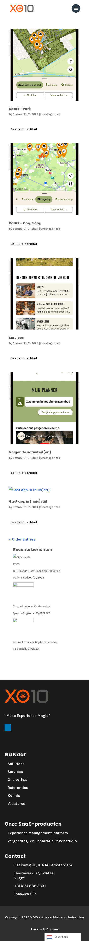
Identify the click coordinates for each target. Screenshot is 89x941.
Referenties (18, 787)
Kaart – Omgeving (25, 223)
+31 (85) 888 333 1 (30, 886)
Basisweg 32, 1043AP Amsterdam (43, 865)
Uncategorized (50, 114)
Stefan (17, 114)
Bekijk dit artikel (24, 129)
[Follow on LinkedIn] (8, 727)
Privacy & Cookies (45, 929)
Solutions (16, 764)
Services (16, 337)
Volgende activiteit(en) (30, 452)
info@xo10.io (25, 894)
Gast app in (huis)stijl (28, 501)
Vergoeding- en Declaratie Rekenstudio (42, 841)
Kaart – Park (20, 108)
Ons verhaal (18, 779)
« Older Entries (22, 539)
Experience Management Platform (38, 833)
